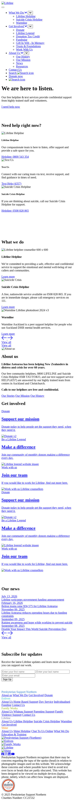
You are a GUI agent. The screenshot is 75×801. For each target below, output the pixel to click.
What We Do (20, 695)
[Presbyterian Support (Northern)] (21, 737)
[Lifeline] (7, 747)
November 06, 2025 (13, 609)
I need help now (10, 106)
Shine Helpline (22, 731)
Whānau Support (23, 711)
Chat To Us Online (42, 731)
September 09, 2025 (13, 619)
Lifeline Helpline (23, 721)
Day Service (46, 701)
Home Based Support (25, 701)
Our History (37, 395)
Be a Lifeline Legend (13, 439)
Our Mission (22, 395)
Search (13, 72)
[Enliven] (7, 741)
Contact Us (15, 69)
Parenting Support (44, 711)
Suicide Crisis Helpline (47, 721)
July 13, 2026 (9, 596)
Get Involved (36, 695)
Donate (5, 411)
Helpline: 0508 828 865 (15, 210)
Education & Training (13, 734)
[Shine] (6, 750)
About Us (7, 701)
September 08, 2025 (13, 625)
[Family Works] (11, 744)
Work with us (9, 467)
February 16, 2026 (12, 602)
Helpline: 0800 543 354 (15, 156)
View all (6, 342)
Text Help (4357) (11, 183)
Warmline (66, 721)
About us (6, 695)
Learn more (8, 276)
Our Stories (8, 395)
